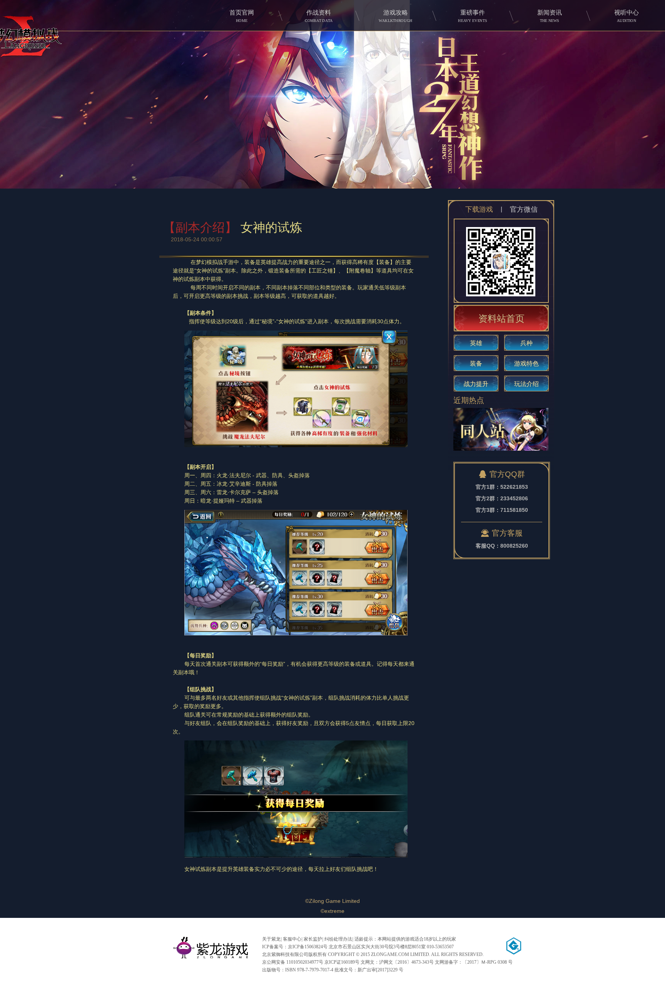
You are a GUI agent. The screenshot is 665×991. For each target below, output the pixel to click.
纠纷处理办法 (338, 939)
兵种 (526, 343)
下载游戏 (479, 209)
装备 (476, 363)
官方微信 (524, 209)
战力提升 (476, 384)
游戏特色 (526, 363)
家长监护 (313, 939)
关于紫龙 (271, 939)
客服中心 (292, 939)
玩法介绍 (526, 384)
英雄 (476, 343)
